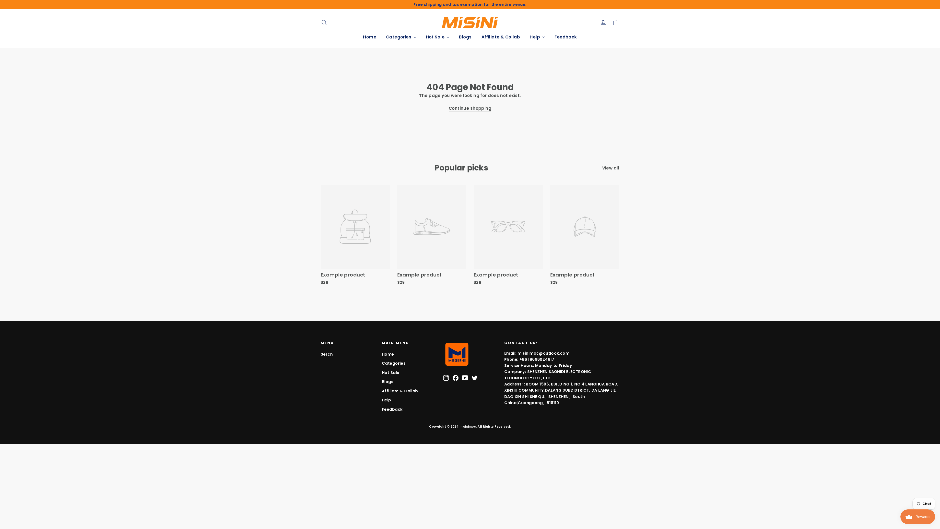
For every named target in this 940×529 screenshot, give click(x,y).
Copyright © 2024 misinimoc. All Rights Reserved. (470, 426)
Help (535, 37)
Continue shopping (470, 108)
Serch (327, 354)
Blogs (465, 37)
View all (610, 168)
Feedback (565, 37)
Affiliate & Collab (501, 37)
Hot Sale (436, 37)
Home (369, 37)
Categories (399, 37)
